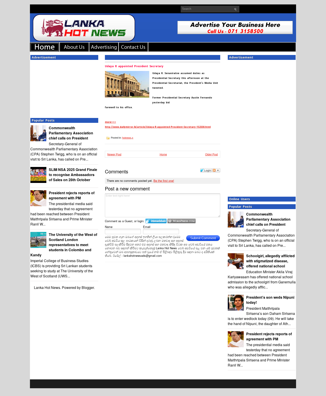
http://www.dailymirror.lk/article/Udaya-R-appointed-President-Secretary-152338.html (158, 126)
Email (146, 227)
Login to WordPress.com (181, 221)
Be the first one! (163, 180)
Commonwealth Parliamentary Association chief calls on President (71, 133)
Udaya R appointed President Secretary (134, 66)
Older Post (211, 154)
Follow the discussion (216, 170)
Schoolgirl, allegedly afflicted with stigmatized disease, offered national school (270, 261)
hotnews (126, 137)
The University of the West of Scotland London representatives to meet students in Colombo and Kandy (63, 244)
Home (163, 154)
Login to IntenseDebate (156, 221)
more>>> (110, 122)
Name (108, 227)
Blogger (88, 287)
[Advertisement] (64, 87)
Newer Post (114, 154)
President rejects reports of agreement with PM (71, 195)
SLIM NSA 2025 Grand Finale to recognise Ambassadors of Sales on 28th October (73, 174)
